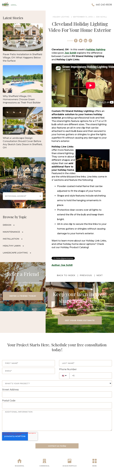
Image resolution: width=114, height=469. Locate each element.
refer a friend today (22, 296)
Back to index (66, 275)
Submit (40, 196)
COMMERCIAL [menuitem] (44, 466)
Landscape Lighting (15, 252)
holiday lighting (95, 49)
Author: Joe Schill (62, 265)
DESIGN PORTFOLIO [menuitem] (70, 466)
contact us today (57, 446)
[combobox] (57, 383)
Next (99, 275)
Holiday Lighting (61, 17)
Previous (86, 275)
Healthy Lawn (12, 245)
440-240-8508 (104, 4)
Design (7, 225)
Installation (11, 238)
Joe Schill (101, 17)
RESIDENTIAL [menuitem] (19, 466)
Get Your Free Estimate (80, 320)
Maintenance (11, 231)
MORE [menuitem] (94, 466)
